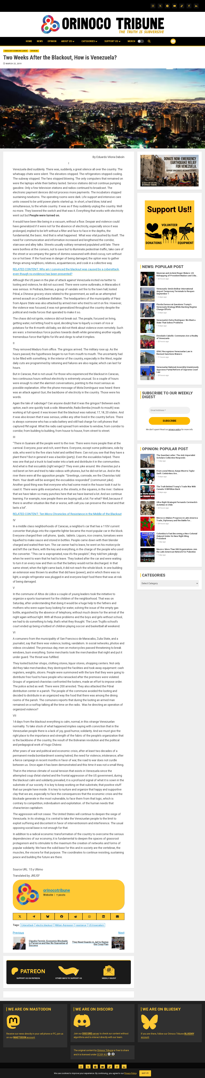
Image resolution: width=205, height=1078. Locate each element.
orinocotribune (56, 890)
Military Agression (64, 925)
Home (29, 41)
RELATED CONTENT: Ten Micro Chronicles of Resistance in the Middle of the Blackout (67, 514)
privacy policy (175, 429)
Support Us (111, 41)
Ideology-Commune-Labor (15, 51)
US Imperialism (96, 925)
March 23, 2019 (14, 64)
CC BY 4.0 (102, 1054)
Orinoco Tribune (105, 1050)
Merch (131, 41)
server (90, 1033)
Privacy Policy (130, 1073)
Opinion (52, 41)
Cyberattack (27, 925)
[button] (149, 41)
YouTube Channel (168, 41)
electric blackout (44, 925)
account (24, 1037)
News (40, 41)
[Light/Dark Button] (141, 41)
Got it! (145, 1073)
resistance (81, 925)
